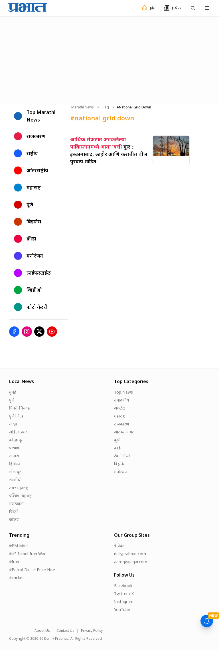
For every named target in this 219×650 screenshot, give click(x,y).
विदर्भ (13, 511)
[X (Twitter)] (39, 331)
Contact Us (65, 630)
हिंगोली (14, 463)
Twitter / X (124, 593)
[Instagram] (27, 331)
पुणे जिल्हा (17, 416)
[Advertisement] (109, 60)
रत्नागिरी (15, 479)
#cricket (16, 577)
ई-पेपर (119, 545)
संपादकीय (121, 400)
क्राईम (118, 448)
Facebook (123, 585)
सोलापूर (15, 471)
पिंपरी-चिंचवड (19, 408)
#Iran (14, 561)
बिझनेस (119, 463)
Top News (123, 392)
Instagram (123, 601)
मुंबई (12, 392)
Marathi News (82, 107)
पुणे (11, 400)
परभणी (14, 448)
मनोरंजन (120, 471)
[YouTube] (52, 331)
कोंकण (14, 519)
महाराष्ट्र (119, 416)
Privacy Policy (92, 630)
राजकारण (121, 424)
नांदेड (13, 424)
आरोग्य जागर (124, 432)
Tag (106, 107)
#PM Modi (19, 545)
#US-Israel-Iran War (27, 553)
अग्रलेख (119, 408)
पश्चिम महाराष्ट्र (20, 495)
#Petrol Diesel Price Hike (32, 569)
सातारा (14, 455)
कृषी (117, 440)
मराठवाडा (16, 503)
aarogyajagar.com (130, 561)
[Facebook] (14, 331)
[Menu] (207, 8)
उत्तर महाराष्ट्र (18, 487)
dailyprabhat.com (130, 553)
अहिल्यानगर (18, 432)
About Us (42, 630)
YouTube (122, 609)
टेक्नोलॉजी (122, 455)
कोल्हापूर (16, 440)
